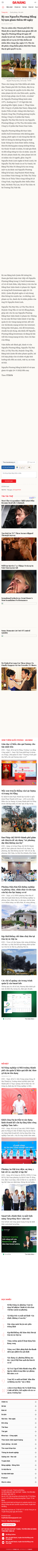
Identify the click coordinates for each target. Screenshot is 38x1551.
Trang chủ (4, 12)
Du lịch (3, 1414)
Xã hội (24, 7)
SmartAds (8, 1019)
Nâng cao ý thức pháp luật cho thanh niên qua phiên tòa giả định (21, 1350)
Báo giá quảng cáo (8, 1524)
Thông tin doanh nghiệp (10, 1452)
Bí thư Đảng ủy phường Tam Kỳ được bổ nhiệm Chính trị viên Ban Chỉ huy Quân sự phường (20, 1307)
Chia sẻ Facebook (9, 467)
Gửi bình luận (9, 481)
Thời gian (9, 490)
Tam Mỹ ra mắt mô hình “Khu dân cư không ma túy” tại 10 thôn (21, 1380)
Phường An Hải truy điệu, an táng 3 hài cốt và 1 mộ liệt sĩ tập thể (17, 1170)
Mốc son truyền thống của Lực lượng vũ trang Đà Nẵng (18, 792)
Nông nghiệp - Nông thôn (10, 1465)
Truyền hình (5, 1461)
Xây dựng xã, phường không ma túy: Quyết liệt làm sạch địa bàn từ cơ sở (21, 1360)
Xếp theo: (3, 489)
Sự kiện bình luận (7, 1474)
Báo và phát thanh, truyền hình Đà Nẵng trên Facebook (19, 1538)
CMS (16, 1549)
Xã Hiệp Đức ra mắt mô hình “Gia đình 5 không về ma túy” (20, 1316)
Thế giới (4, 1431)
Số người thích (17, 489)
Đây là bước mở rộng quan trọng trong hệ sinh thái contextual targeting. (18, 1223)
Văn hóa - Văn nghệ (8, 1419)
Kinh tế (31, 7)
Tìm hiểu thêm (29, 1019)
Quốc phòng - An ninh (16, 12)
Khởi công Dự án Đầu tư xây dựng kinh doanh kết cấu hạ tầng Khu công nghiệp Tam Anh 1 (19, 1122)
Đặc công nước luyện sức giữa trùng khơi (19, 1325)
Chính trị (17, 7)
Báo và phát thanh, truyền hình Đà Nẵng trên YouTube (19, 1542)
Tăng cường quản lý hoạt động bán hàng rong (21, 1342)
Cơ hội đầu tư (6, 1469)
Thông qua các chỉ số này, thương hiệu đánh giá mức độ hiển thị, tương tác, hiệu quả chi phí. (18, 987)
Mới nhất (9, 7)
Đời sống (4, 1423)
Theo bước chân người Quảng (12, 1440)
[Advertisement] (19, 398)
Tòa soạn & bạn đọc (8, 1448)
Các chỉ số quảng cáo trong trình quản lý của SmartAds (16, 982)
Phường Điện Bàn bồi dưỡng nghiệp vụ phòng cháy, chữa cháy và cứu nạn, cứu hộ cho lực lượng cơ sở (18, 889)
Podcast (4, 1478)
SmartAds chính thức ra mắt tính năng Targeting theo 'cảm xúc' (17, 1217)
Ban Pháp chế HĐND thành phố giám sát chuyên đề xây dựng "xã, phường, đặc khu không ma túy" (18, 840)
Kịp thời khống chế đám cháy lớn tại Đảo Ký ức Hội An (18, 937)
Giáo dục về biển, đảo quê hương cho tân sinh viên (18, 745)
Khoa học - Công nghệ (9, 1436)
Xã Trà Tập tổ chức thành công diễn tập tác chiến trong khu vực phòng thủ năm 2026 (21, 1371)
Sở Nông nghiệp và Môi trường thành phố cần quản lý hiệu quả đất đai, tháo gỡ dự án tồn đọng (18, 1070)
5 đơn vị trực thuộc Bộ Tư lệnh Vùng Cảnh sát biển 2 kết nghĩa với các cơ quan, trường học (21, 1390)
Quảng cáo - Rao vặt (8, 1457)
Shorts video (6, 1482)
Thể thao (4, 1427)
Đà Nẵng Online (10, 1534)
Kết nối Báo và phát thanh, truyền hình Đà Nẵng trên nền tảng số (19, 1530)
